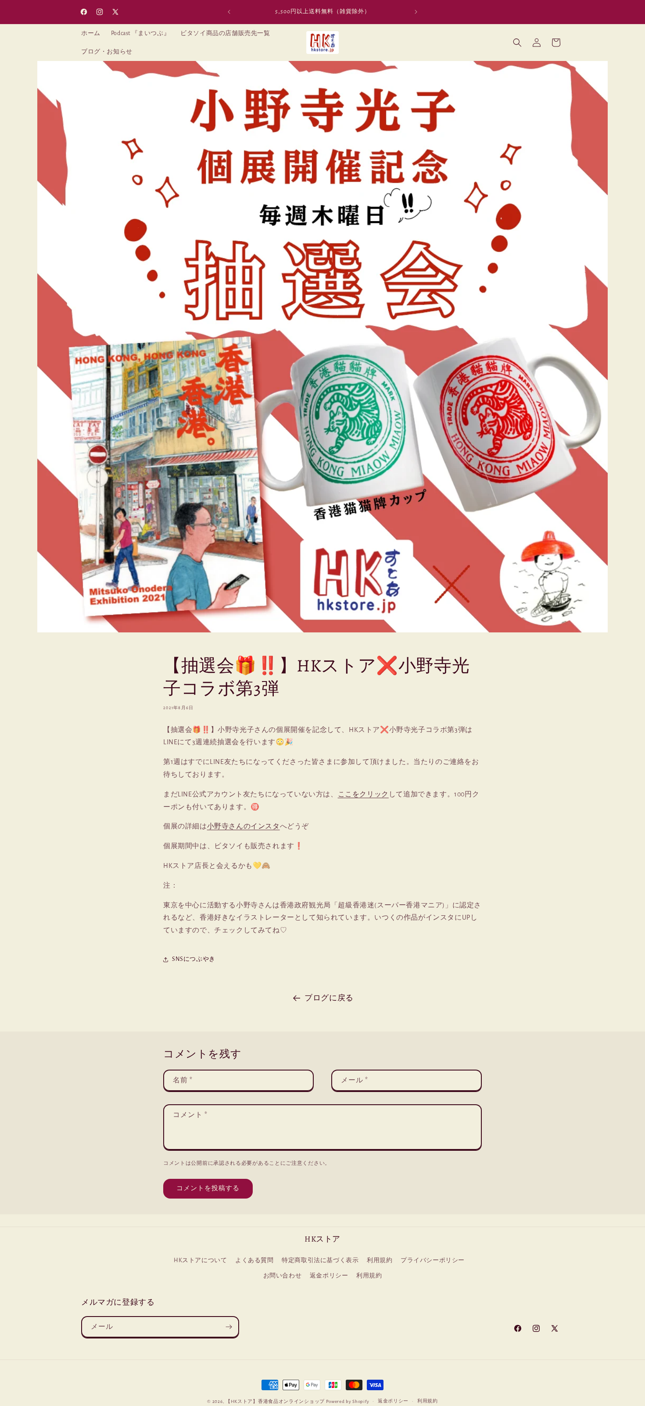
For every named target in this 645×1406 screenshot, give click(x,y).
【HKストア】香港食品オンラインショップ (275, 1401)
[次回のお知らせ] (416, 12)
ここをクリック (363, 794)
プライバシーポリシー (433, 1261)
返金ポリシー (329, 1276)
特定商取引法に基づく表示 (320, 1261)
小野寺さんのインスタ (243, 826)
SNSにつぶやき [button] (193, 959)
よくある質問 (254, 1261)
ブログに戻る (329, 998)
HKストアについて (200, 1261)
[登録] (228, 1327)
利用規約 (379, 1261)
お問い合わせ (282, 1276)
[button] (517, 42)
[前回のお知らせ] (229, 12)
